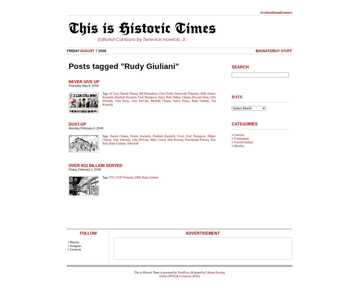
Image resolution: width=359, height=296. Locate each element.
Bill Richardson (148, 93)
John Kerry (122, 101)
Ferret (180, 136)
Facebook (75, 249)
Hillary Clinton (181, 97)
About (276, 12)
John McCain (140, 101)
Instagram (75, 246)
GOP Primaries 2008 (128, 177)
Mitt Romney (175, 140)
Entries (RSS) (167, 276)
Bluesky (74, 242)
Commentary (241, 138)
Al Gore (114, 93)
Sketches (239, 146)
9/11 (112, 177)
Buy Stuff (282, 51)
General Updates (243, 142)
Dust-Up (77, 124)
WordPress (184, 272)
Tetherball (132, 143)
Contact (286, 12)
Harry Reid (164, 97)
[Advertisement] (203, 249)
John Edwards (121, 140)
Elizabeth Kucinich (125, 97)
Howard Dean (200, 97)
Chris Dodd (165, 93)
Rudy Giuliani (200, 101)
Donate (265, 51)
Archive (265, 12)
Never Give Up (84, 82)
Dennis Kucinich (140, 136)
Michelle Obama (161, 101)
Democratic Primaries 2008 (190, 93)
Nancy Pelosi (181, 101)
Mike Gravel (157, 140)
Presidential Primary (197, 140)
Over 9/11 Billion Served (95, 166)
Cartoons (239, 135)
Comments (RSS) (189, 276)
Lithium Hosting (215, 272)
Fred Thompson (147, 97)
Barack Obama (128, 93)
